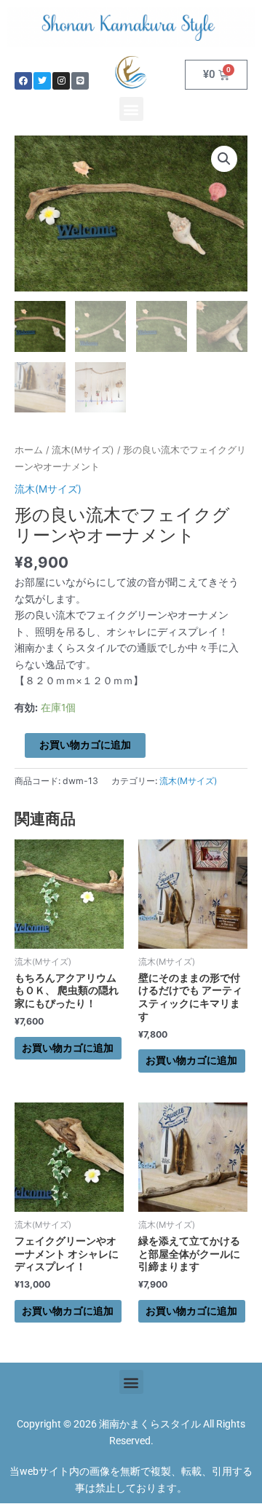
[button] (131, 109)
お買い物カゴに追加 (85, 745)
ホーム (29, 449)
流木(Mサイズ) (83, 449)
